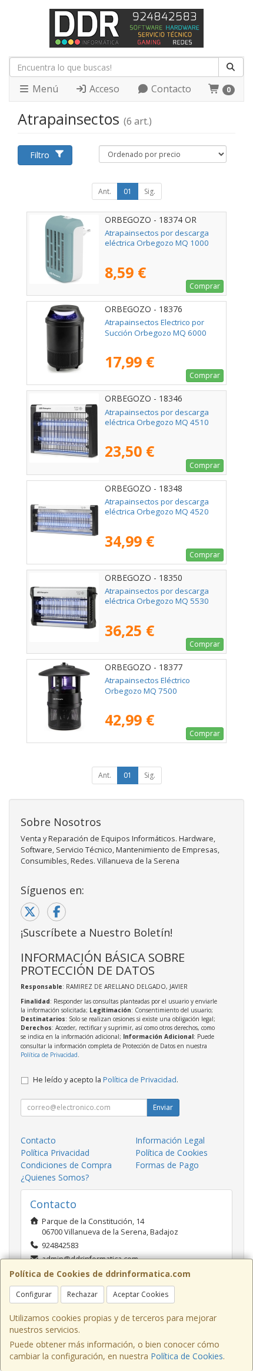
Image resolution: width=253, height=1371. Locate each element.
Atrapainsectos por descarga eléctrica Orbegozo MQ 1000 (157, 238)
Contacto (170, 88)
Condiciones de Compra (66, 1165)
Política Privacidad (55, 1152)
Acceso (103, 88)
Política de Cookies (187, 1356)
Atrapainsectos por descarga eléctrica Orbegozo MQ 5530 (157, 596)
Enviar (163, 1107)
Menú (44, 88)
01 (128, 191)
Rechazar (82, 1294)
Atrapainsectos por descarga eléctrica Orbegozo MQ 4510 (157, 417)
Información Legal (170, 1140)
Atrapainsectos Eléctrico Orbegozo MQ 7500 (147, 685)
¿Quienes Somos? (55, 1177)
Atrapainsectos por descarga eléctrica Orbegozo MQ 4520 (157, 506)
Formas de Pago (167, 1165)
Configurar (34, 1294)
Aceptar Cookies (140, 1294)
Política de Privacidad (49, 1055)
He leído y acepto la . (105, 1080)
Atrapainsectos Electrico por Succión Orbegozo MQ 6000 (156, 327)
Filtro (39, 154)
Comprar (204, 286)
